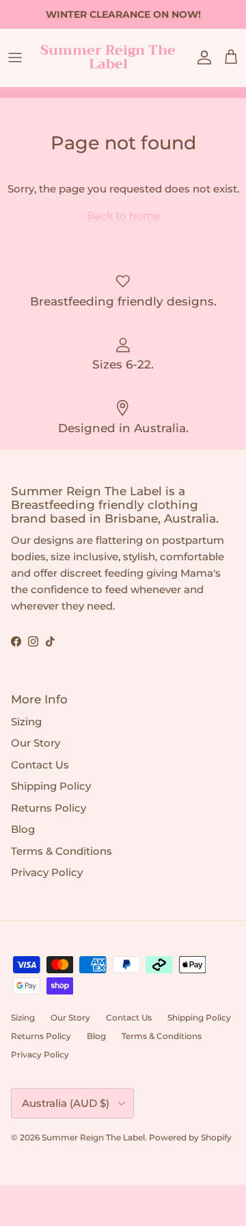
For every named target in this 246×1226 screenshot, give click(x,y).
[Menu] (15, 57)
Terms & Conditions (61, 851)
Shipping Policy (51, 785)
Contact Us (40, 764)
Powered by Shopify (190, 1137)
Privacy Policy (47, 872)
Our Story (35, 742)
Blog (23, 829)
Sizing (26, 721)
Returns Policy (48, 807)
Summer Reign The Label (93, 1137)
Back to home (123, 215)
